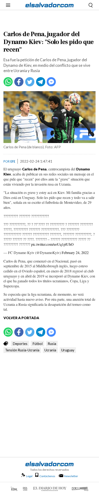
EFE (12, 161)
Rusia (52, 343)
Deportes (20, 343)
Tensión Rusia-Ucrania (22, 350)
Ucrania (50, 350)
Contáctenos (47, 476)
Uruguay (67, 350)
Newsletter (71, 476)
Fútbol (37, 343)
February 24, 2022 (75, 252)
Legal (29, 476)
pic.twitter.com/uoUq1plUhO (52, 244)
